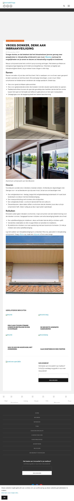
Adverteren (37, 444)
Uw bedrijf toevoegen (37, 453)
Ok (4, 497)
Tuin (37, 426)
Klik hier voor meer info (9, 493)
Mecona (48, 57)
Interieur (37, 422)
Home (37, 413)
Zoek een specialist (37, 430)
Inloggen (37, 448)
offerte (21, 234)
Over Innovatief (37, 439)
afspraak (37, 234)
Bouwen (37, 417)
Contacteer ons (37, 435)
